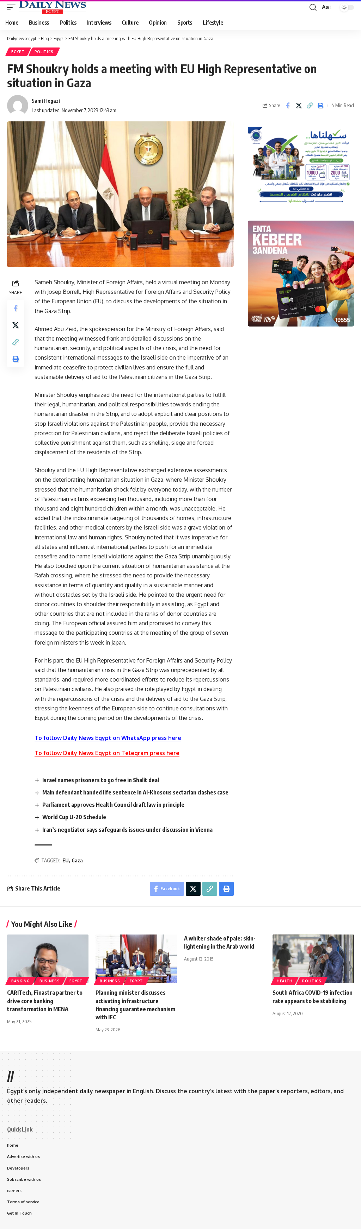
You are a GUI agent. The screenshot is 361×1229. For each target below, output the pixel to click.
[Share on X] (299, 105)
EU (65, 860)
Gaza (77, 860)
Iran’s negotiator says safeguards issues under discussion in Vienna (127, 829)
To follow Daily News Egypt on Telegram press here (107, 752)
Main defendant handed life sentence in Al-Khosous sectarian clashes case (135, 792)
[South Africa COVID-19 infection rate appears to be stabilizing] (313, 959)
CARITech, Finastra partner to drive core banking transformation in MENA (44, 1000)
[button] (13, 7)
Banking (20, 981)
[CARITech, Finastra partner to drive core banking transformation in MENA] (47, 959)
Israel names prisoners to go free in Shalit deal (100, 780)
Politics (44, 52)
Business (49, 981)
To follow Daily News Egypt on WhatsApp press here (108, 737)
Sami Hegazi (46, 100)
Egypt (18, 52)
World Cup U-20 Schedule (74, 817)
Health (285, 981)
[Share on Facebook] (288, 105)
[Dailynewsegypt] (52, 7)
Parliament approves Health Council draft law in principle (113, 804)
